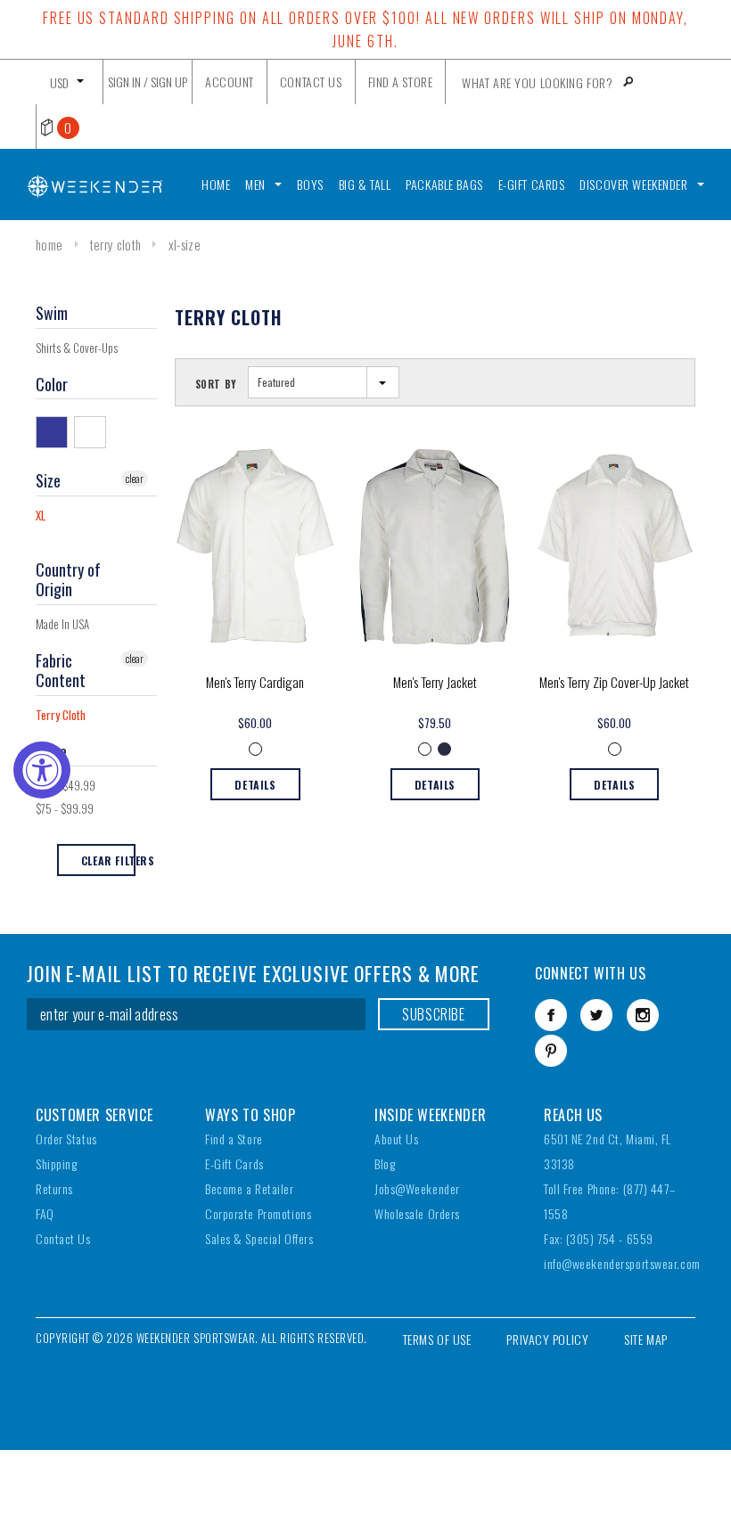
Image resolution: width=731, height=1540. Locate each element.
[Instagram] (643, 1015)
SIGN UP (169, 81)
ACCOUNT (229, 81)
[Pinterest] (551, 1051)
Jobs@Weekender (417, 1188)
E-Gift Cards (234, 1163)
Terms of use (437, 1339)
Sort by (216, 384)
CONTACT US (311, 81)
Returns (54, 1188)
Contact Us (63, 1238)
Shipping (56, 1163)
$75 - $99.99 (65, 808)
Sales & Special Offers (259, 1238)
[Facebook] (551, 1015)
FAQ (45, 1213)
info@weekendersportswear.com (622, 1263)
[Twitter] (596, 1015)
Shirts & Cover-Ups (77, 347)
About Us (396, 1138)
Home (49, 244)
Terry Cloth (115, 244)
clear (135, 478)
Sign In (124, 81)
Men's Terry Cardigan (255, 682)
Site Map (645, 1339)
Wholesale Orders (417, 1213)
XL (40, 515)
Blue (55, 431)
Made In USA (62, 624)
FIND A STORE (400, 81)
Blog (384, 1163)
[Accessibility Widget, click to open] (41, 770)
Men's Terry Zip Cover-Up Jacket (614, 682)
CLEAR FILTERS (108, 860)
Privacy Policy (547, 1339)
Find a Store (234, 1138)
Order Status (66, 1138)
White (93, 431)
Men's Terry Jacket (435, 682)
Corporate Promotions (258, 1213)
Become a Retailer (249, 1188)
